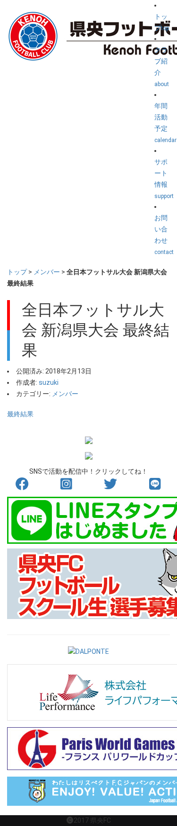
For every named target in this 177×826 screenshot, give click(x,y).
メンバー (47, 272)
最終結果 (20, 414)
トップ (17, 272)
